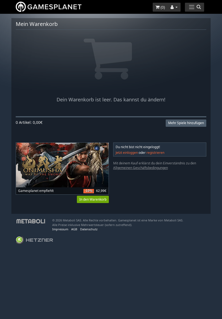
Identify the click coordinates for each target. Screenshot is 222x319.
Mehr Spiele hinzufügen (186, 123)
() (162, 7)
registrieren (155, 153)
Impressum (60, 229)
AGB (74, 229)
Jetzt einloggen (127, 153)
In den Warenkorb (92, 199)
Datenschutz (88, 229)
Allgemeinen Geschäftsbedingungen (140, 168)
